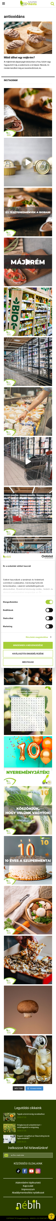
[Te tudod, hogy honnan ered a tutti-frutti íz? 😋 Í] (28, 1059)
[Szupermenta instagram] (37, 1173)
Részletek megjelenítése (37, 637)
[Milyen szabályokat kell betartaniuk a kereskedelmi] (28, 361)
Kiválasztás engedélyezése (28, 654)
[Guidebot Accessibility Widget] (51, 1216)
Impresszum (28, 1189)
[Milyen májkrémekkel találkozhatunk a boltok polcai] (28, 112)
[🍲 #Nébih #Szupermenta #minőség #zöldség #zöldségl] (28, 910)
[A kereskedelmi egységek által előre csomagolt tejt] (28, 411)
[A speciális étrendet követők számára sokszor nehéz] (28, 312)
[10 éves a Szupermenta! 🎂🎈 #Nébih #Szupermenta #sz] (28, 860)
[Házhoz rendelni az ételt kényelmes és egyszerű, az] (28, 960)
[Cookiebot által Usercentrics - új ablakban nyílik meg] (41, 556)
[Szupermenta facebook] (24, 1173)
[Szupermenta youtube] (31, 1173)
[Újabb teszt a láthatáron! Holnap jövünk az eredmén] (28, 262)
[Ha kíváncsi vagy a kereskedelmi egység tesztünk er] (28, 461)
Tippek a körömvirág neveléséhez (31, 1114)
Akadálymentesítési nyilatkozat (28, 1192)
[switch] (49, 610)
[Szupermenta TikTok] (18, 1173)
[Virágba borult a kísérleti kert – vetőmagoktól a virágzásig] (9, 1128)
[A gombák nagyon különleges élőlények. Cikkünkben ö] (28, 1010)
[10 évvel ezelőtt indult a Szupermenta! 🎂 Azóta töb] (28, 810)
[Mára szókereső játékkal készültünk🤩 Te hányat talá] (28, 710)
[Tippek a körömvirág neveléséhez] (9, 1117)
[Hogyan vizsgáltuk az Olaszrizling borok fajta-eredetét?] (9, 1139)
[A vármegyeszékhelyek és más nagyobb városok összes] (28, 511)
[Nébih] (28, 1205)
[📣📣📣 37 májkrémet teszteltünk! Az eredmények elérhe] (28, 212)
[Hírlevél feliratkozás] (28, 1155)
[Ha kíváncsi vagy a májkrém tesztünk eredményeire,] (28, 162)
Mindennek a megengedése (28, 645)
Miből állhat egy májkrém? (19, 57)
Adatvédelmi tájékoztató (28, 1182)
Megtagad (28, 662)
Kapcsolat (28, 1186)
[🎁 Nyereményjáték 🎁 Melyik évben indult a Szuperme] (28, 760)
